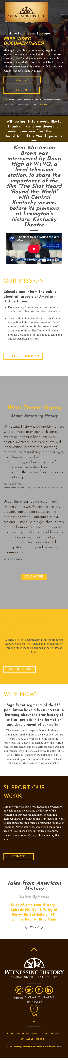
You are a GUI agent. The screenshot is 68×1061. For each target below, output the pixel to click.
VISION (10, 1034)
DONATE (55, 1034)
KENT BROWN (22, 1034)
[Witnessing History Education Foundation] (26, 21)
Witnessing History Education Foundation (33, 1046)
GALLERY (44, 1034)
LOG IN (41, 1039)
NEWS (34, 1034)
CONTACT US (27, 1039)
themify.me (34, 1010)
